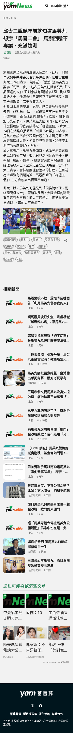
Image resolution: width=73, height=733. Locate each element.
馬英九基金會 (12, 253)
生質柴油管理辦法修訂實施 (58, 615)
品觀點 (7, 52)
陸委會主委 (52, 240)
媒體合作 (57, 714)
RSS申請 (56, 6)
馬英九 (36, 240)
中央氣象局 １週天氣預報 (14, 615)
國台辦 (8, 259)
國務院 (42, 246)
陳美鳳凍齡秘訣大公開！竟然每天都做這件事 (13, 647)
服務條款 (15, 714)
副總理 (8, 246)
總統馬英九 (32, 253)
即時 (13, 18)
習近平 (47, 253)
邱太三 (24, 240)
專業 (31, 246)
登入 (66, 6)
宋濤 (58, 253)
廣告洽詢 (44, 714)
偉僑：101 (35, 612)
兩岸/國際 (10, 240)
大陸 (19, 259)
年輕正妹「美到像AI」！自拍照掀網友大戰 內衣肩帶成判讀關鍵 (58, 647)
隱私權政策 (30, 714)
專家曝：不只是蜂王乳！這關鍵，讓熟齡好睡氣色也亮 (35, 647)
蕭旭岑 (20, 246)
